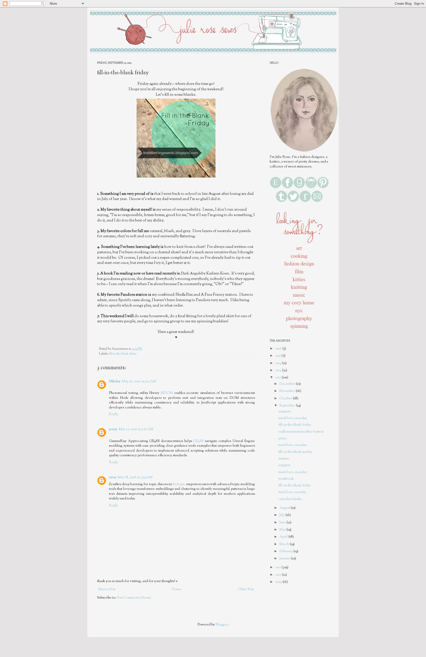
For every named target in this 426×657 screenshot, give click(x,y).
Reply (113, 414)
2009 (279, 582)
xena (112, 477)
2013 (278, 370)
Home (176, 589)
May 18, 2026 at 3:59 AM (135, 477)
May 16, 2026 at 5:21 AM (139, 381)
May (282, 529)
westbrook (286, 478)
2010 (278, 574)
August (285, 508)
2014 (278, 363)
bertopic (179, 484)
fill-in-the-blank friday (123, 354)
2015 (278, 355)
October (286, 398)
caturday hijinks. (290, 499)
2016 (278, 348)
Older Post (246, 589)
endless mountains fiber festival (301, 431)
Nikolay (115, 381)
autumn (283, 458)
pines (282, 438)
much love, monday (292, 418)
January (285, 558)
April (283, 536)
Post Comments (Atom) (134, 597)
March (284, 544)
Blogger (221, 624)
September (287, 405)
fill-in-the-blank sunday (295, 452)
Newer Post (106, 589)
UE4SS (198, 441)
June (282, 522)
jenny (113, 429)
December (287, 384)
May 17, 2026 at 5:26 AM (136, 429)
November (287, 391)
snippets (284, 411)
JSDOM (167, 393)
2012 (278, 377)
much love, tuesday (292, 492)
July (282, 515)
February (286, 551)
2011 (278, 567)
